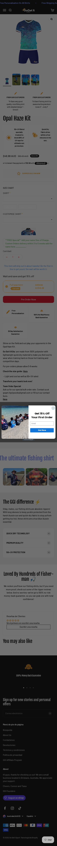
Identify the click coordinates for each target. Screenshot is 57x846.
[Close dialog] (53, 408)
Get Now (42, 430)
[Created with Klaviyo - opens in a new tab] (28, 440)
